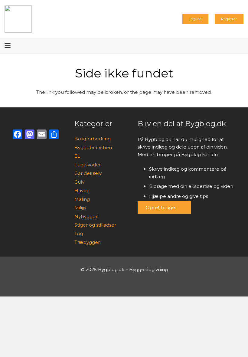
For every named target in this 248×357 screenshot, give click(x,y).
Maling (82, 199)
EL (77, 156)
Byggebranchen (93, 147)
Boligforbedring (92, 139)
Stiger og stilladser (95, 225)
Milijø (80, 208)
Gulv (79, 182)
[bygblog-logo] (18, 19)
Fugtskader (87, 165)
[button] (7, 46)
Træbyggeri (87, 242)
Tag (78, 234)
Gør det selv (88, 173)
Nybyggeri (86, 216)
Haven (82, 190)
